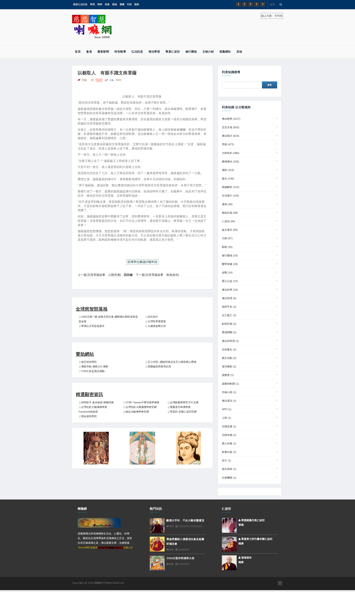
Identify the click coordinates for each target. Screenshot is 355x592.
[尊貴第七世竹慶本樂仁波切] (229, 543)
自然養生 (229, 349)
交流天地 (230, 127)
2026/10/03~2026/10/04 (190, 526)
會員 (89, 51)
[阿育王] (188, 448)
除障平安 (229, 306)
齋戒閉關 (229, 332)
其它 (226, 460)
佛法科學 (230, 289)
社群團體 (229, 477)
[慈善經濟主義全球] (262, 4)
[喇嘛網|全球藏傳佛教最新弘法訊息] (250, 4)
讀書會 (228, 375)
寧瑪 (92, 4)
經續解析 (230, 187)
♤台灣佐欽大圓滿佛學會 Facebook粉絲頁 (93, 409)
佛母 (227, 204)
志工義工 (229, 315)
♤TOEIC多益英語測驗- (92, 371)
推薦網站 (225, 51)
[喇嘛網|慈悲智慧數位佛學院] (244, 4)
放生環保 (229, 468)
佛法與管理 (230, 340)
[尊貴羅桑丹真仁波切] (229, 525)
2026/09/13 (184, 549)
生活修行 (230, 195)
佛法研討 (230, 135)
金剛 (227, 272)
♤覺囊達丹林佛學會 (179, 407)
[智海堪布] (229, 562)
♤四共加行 (151, 316)
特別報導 (120, 51)
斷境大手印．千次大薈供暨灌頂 (185, 520)
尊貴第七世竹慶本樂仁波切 (256, 538)
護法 (228, 178)
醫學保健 (230, 264)
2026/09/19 (184, 564)
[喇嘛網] (256, 4)
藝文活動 (229, 357)
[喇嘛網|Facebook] (238, 4)
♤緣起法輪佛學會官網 (136, 411)
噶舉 (99, 4)
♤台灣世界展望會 (155, 321)
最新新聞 (103, 51)
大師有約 (230, 153)
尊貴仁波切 (172, 51)
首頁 (78, 51)
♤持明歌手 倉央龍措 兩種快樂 (96, 402)
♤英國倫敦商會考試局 (158, 366)
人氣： (115, 80)
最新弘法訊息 (80, 4)
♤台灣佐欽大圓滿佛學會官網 (140, 407)
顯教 (136, 4)
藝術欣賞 (230, 212)
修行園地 (191, 51)
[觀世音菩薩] (142, 448)
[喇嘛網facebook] (280, 583)
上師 (226, 417)
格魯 (107, 4)
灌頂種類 (229, 366)
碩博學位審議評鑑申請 (142, 261)
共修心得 (229, 392)
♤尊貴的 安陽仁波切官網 (182, 411)
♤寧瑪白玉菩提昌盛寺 (91, 325)
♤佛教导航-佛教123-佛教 (93, 366)
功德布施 (229, 434)
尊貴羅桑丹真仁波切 (253, 520)
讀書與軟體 (230, 383)
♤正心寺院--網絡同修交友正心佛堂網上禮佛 (170, 361)
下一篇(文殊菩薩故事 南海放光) (157, 274)
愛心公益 (230, 281)
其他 (239, 51)
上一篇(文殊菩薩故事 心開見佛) (99, 274)
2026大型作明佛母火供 (180, 558)
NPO (226, 409)
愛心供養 (229, 443)
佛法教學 (231, 118)
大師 (227, 238)
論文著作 (230, 229)
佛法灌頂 (229, 400)
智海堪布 (246, 557)
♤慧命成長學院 (88, 416)
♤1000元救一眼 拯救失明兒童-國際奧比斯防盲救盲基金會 (108, 319)
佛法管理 (229, 298)
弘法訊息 (137, 51)
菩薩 (228, 144)
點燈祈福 (229, 323)
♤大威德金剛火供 (155, 325)
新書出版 (229, 451)
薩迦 (114, 4)
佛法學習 (154, 51)
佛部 (228, 170)
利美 (129, 4)
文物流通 (229, 426)
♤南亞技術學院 (88, 361)
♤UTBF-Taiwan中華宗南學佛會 (141, 402)
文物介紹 (208, 51)
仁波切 (228, 221)
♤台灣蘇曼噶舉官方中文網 (182, 402)
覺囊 (122, 4)
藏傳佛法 (230, 161)
